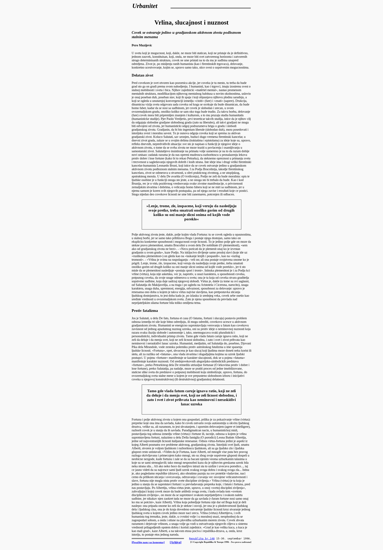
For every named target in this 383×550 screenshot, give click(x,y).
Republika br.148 (202, 538)
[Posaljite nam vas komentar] (148, 542)
